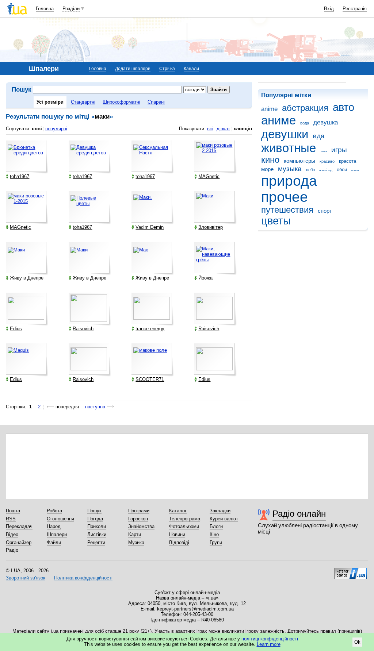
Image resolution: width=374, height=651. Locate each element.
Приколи (96, 526)
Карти (134, 534)
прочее (284, 197)
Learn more (268, 644)
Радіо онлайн (299, 514)
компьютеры (299, 161)
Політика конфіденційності (83, 578)
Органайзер (18, 542)
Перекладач (19, 526)
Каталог (178, 510)
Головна (45, 8)
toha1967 (19, 176)
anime (269, 108)
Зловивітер (210, 227)
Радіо (12, 550)
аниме (278, 120)
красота (347, 161)
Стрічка (167, 68)
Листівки (96, 534)
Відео (12, 534)
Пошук (94, 510)
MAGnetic (209, 176)
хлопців (242, 128)
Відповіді (179, 542)
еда (319, 136)
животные (288, 148)
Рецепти (96, 542)
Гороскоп (138, 518)
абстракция (305, 108)
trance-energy (150, 328)
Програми (138, 510)
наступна (95, 406)
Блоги (216, 526)
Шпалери (57, 534)
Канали (191, 68)
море (267, 169)
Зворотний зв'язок (25, 578)
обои (342, 169)
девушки (284, 134)
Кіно (214, 534)
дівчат (223, 128)
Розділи (71, 8)
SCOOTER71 (150, 379)
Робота (54, 510)
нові (37, 128)
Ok (357, 642)
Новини (177, 534)
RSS (11, 518)
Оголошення (60, 518)
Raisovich (83, 328)
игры (339, 150)
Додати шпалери (132, 68)
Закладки (220, 510)
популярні (56, 128)
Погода (95, 518)
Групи (216, 542)
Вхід (329, 8)
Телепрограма (184, 518)
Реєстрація (355, 8)
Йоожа (205, 278)
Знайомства (141, 526)
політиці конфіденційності (269, 639)
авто (343, 107)
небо (310, 169)
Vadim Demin (150, 227)
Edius (16, 328)
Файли (54, 542)
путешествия (287, 210)
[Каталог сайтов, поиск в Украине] (351, 571)
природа (289, 181)
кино (270, 160)
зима (323, 151)
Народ (54, 526)
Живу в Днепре (26, 278)
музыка (290, 169)
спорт (325, 211)
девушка (325, 122)
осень (355, 170)
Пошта (13, 510)
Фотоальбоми (184, 526)
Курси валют (224, 518)
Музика (136, 542)
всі (210, 128)
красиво (327, 161)
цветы (276, 221)
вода (304, 123)
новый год (325, 170)
